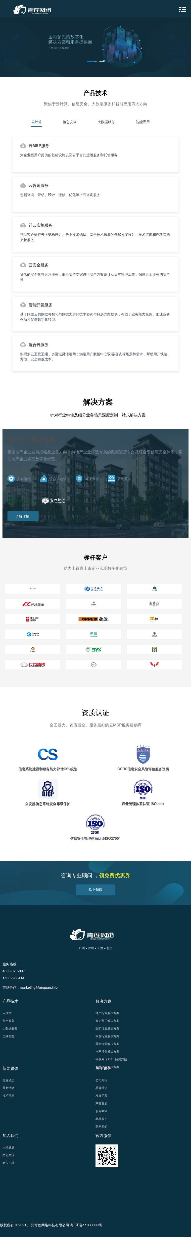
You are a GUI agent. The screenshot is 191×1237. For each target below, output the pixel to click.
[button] (92, 61)
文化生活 (8, 1155)
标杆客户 (101, 1118)
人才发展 (8, 1147)
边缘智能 (8, 1036)
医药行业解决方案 (107, 1028)
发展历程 (101, 1095)
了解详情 (22, 516)
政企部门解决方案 (107, 1020)
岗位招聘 (8, 1162)
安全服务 (8, 1020)
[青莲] (31, 8)
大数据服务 (9, 1028)
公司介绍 (101, 1080)
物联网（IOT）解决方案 (111, 1059)
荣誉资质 (101, 1103)
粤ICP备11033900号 (86, 1224)
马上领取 (95, 889)
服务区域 (101, 1111)
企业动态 (8, 1080)
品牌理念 (101, 1087)
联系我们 (101, 1126)
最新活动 (8, 1087)
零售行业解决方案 (107, 1043)
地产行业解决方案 (107, 1013)
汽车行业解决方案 (107, 1051)
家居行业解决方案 (107, 1036)
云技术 (6, 1013)
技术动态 (8, 1095)
